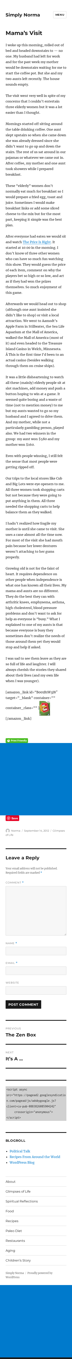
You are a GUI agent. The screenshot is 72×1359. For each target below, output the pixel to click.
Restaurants (15, 1241)
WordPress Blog (22, 1162)
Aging (10, 1250)
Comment (15, 882)
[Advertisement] (36, 779)
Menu (59, 14)
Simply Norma (23, 15)
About (11, 1182)
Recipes (12, 1221)
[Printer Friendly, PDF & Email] (36, 740)
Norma (15, 830)
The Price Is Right (37, 242)
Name (11, 943)
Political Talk (20, 1151)
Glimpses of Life (18, 1191)
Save (14, 818)
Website (12, 982)
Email (12, 963)
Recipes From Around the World (35, 1157)
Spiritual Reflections (22, 1201)
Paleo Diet (14, 1231)
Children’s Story (18, 1260)
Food (10, 1211)
